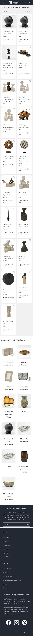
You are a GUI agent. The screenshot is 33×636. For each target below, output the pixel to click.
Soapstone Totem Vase (8, 322)
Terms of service (17, 634)
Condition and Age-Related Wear (12, 580)
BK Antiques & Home (14, 632)
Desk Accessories (8, 388)
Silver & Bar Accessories (24, 440)
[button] (4, 3)
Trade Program (7, 568)
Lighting (5, 553)
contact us (10, 607)
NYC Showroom (7, 576)
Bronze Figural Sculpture (7, 225)
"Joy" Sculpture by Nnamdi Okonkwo (24, 126)
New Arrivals (6, 537)
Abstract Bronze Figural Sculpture (23, 225)
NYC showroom (16, 611)
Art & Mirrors (6, 549)
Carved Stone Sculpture (22, 257)
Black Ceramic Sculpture (7, 291)
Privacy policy (24, 632)
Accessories (6, 545)
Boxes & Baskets (24, 363)
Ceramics (24, 411)
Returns (5, 584)
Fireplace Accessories (24, 388)
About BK (5, 572)
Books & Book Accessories (9, 363)
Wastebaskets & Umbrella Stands (24, 469)
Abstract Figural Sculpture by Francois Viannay (8, 65)
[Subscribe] (28, 524)
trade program (13, 599)
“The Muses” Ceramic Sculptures (24, 194)
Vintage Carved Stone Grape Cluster (23, 65)
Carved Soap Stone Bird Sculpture (8, 33)
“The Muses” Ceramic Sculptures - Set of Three (8, 99)
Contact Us (6, 588)
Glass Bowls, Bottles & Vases (8, 414)
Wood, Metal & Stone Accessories (8, 496)
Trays (9, 466)
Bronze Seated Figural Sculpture (8, 194)
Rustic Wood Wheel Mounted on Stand (8, 158)
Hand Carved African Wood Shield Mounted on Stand (24, 160)
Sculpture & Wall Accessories (8, 441)
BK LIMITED (6, 556)
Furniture (5, 541)
